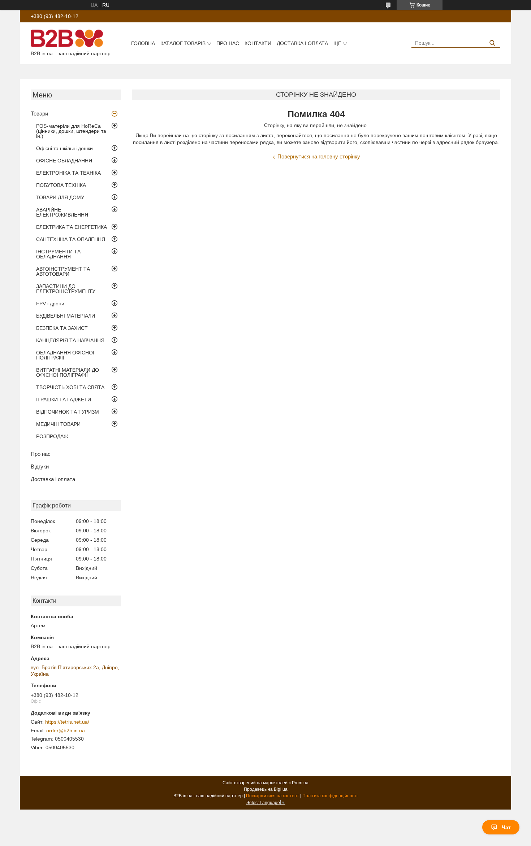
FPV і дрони (50, 303)
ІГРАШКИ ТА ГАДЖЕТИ (63, 399)
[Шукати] (492, 43)
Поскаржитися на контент (272, 795)
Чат (506, 827)
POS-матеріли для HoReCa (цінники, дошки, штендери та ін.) (71, 131)
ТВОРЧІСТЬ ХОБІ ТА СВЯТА (70, 387)
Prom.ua (300, 782)
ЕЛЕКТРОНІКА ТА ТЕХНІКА (68, 173)
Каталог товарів (183, 43)
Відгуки (40, 466)
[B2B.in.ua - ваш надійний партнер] (67, 38)
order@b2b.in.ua (65, 730)
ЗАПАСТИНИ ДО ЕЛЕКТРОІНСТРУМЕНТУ (65, 288)
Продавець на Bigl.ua (266, 789)
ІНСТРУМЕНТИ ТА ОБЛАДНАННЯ (58, 254)
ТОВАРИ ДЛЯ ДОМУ (60, 197)
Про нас (227, 43)
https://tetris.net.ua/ (67, 722)
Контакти (258, 43)
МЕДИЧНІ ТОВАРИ (58, 424)
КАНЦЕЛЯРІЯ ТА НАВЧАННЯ (70, 340)
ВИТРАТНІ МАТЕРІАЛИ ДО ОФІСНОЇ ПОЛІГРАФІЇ (67, 372)
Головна (143, 43)
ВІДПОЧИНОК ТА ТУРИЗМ (67, 412)
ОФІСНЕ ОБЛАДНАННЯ (64, 160)
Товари (39, 113)
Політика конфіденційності (330, 795)
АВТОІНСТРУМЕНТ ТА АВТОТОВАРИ (63, 271)
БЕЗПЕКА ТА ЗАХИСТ (62, 328)
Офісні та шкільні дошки (64, 148)
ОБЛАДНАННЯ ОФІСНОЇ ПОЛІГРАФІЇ (65, 355)
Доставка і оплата (302, 43)
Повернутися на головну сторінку (318, 156)
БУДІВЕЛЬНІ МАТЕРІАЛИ (65, 316)
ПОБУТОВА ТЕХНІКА (61, 185)
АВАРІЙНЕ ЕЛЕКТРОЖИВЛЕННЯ (62, 212)
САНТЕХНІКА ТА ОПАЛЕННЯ (70, 239)
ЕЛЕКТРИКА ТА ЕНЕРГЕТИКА (71, 227)
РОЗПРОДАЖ (52, 436)
